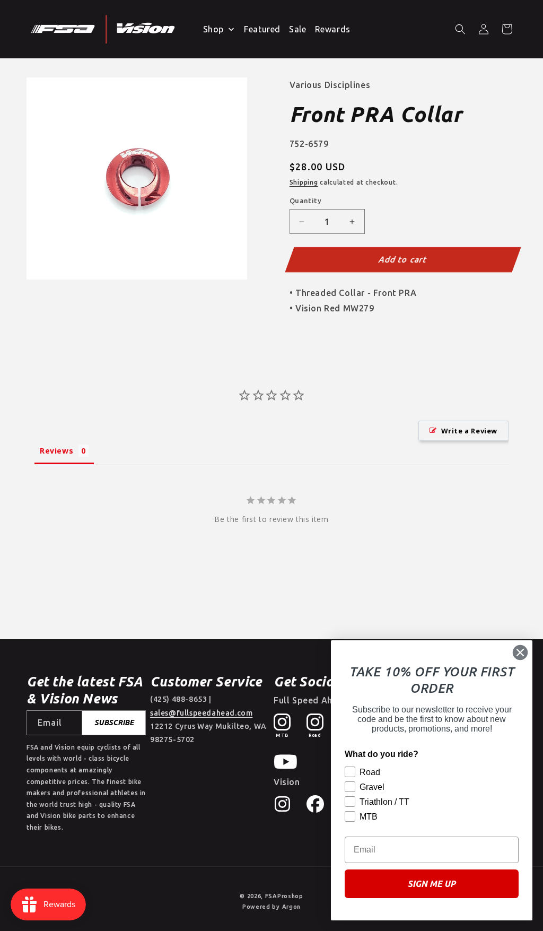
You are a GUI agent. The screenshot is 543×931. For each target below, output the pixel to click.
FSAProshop (284, 896)
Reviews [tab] (56, 451)
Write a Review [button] (469, 431)
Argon (291, 906)
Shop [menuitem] (213, 29)
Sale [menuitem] (297, 29)
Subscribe (114, 722)
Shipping (304, 182)
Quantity (305, 200)
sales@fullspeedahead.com (201, 713)
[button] (460, 29)
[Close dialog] (520, 652)
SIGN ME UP (432, 884)
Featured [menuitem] (262, 29)
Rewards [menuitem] (333, 29)
